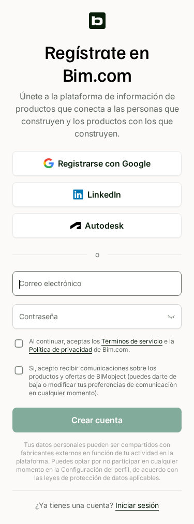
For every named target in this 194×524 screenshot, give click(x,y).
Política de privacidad (60, 349)
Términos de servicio (131, 341)
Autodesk (104, 225)
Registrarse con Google (104, 163)
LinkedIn (104, 194)
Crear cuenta (97, 420)
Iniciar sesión (137, 505)
